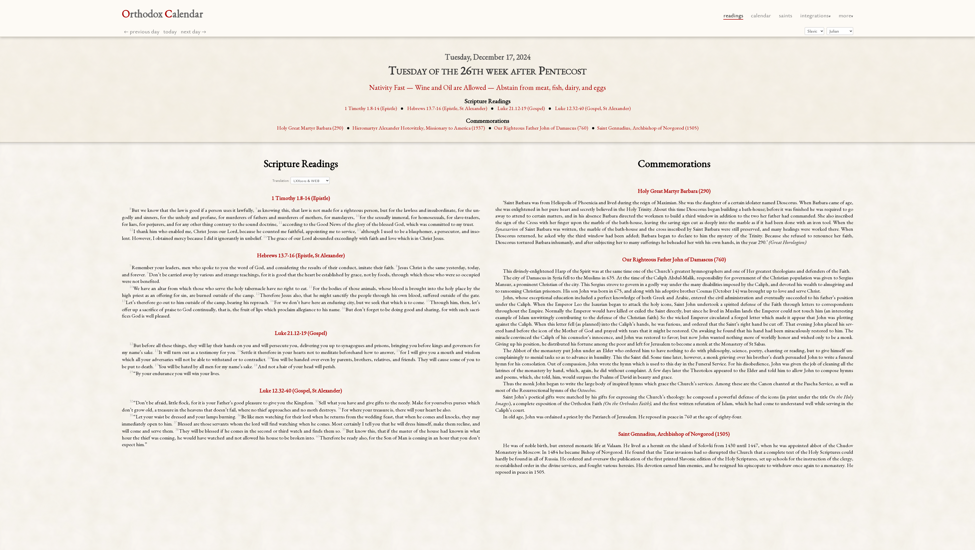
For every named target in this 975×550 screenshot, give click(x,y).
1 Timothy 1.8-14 (371, 108)
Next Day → (193, 31)
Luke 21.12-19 (521, 108)
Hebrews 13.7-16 (447, 108)
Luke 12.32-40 (593, 108)
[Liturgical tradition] (814, 31)
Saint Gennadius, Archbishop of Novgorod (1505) (647, 128)
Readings (733, 15)
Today (170, 31)
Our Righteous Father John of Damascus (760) (541, 128)
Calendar (761, 15)
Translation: (280, 180)
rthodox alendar (162, 14)
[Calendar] (840, 31)
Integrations (814, 15)
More (845, 15)
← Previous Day (141, 31)
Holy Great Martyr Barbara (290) (310, 128)
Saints (785, 15)
